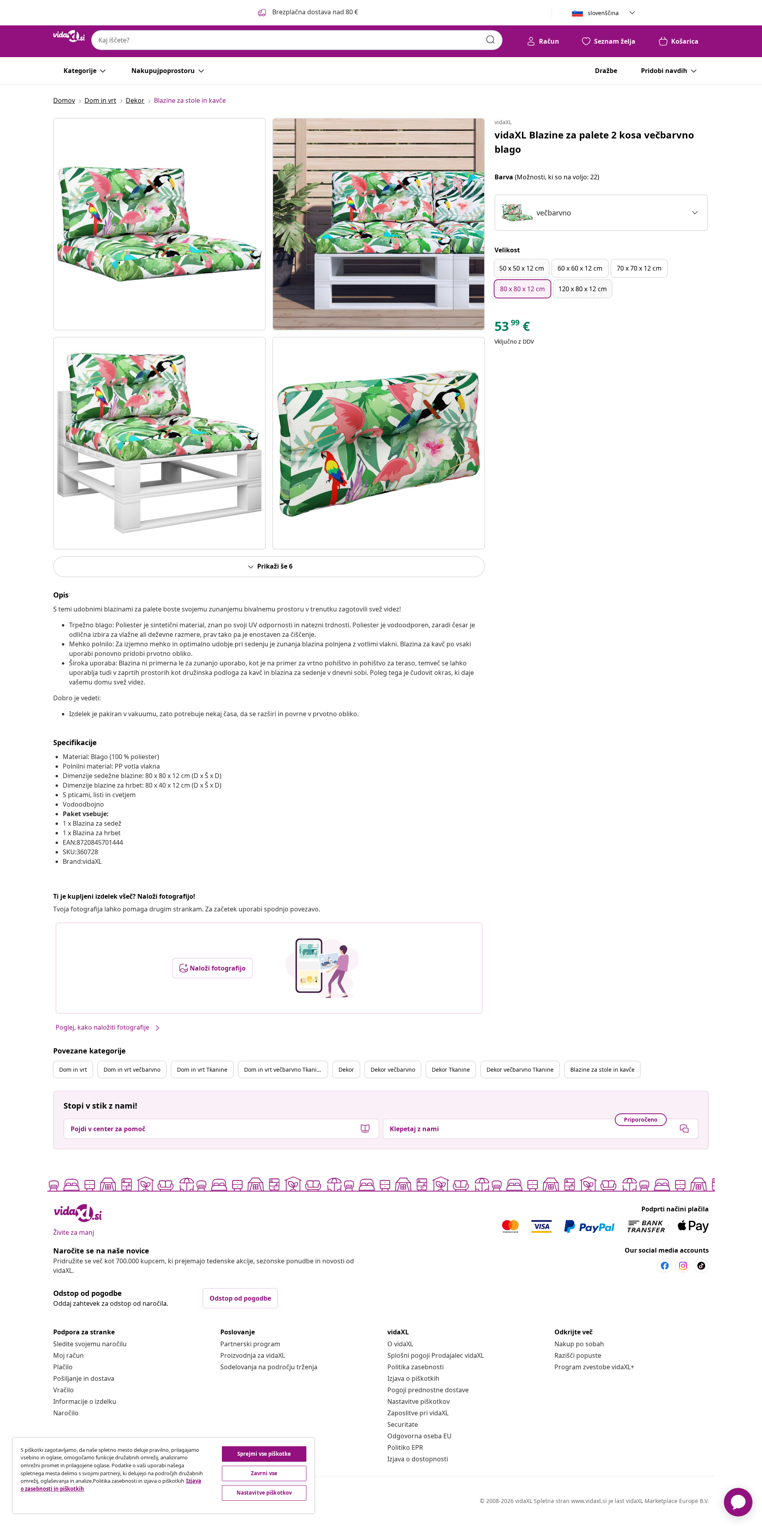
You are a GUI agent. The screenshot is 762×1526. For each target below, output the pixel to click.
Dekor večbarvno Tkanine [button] (520, 1069)
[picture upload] (322, 968)
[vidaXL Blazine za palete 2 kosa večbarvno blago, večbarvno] (159, 224)
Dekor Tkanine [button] (451, 1069)
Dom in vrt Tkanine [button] (202, 1069)
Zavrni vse (264, 1473)
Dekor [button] (346, 1069)
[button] (307, 12)
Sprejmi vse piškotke (264, 1453)
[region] (163, 1475)
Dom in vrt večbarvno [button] (132, 1069)
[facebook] (665, 1266)
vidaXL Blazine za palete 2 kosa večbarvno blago (594, 142)
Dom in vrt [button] (73, 1069)
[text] (512, 328)
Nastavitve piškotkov (418, 1401)
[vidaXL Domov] (69, 36)
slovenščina (603, 13)
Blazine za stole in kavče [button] (602, 1069)
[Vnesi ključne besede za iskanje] (490, 39)
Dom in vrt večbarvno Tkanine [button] (283, 1069)
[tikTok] (701, 1266)
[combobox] (296, 40)
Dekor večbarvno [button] (393, 1069)
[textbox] (536, 213)
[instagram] (683, 1266)
